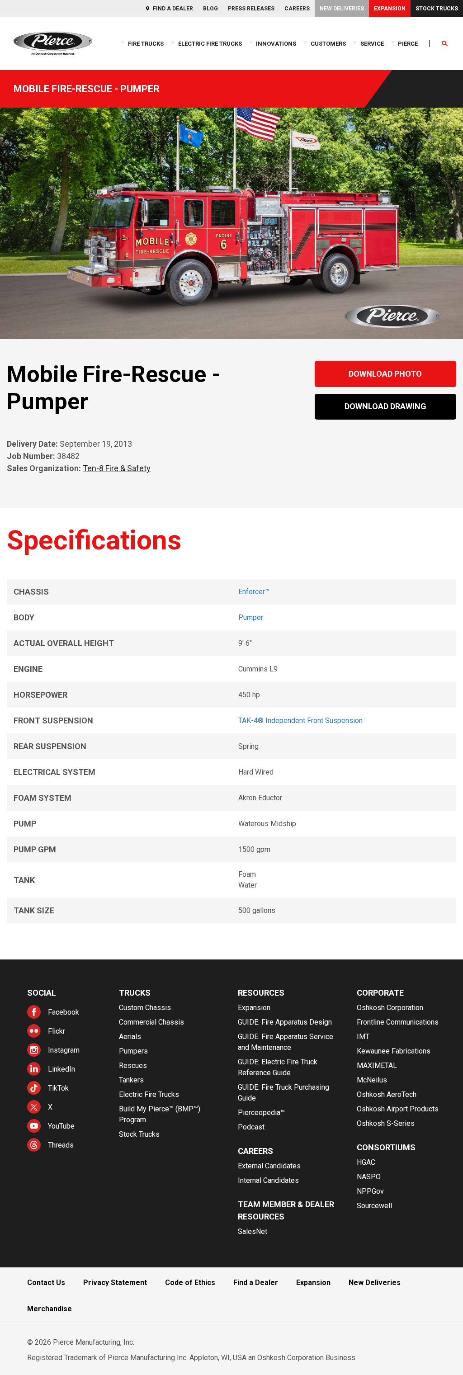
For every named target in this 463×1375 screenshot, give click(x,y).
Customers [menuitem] (328, 43)
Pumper (250, 617)
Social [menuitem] (41, 992)
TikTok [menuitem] (58, 1088)
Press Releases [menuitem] (251, 8)
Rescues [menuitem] (133, 1065)
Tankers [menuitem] (131, 1080)
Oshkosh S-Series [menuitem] (386, 1123)
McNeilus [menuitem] (372, 1080)
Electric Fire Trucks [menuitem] (210, 43)
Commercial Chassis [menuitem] (151, 1022)
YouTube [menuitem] (61, 1126)
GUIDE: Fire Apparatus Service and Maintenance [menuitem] (285, 1042)
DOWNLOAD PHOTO (385, 373)
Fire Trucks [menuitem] (146, 43)
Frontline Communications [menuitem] (398, 1022)
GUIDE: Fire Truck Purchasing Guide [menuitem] (283, 1092)
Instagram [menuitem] (64, 1050)
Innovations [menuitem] (276, 43)
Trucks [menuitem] (135, 992)
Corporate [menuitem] (380, 992)
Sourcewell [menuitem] (374, 1205)
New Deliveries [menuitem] (342, 8)
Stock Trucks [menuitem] (437, 8)
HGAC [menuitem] (366, 1162)
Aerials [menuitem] (130, 1036)
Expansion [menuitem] (390, 8)
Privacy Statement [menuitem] (115, 1282)
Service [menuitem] (372, 43)
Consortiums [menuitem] (386, 1147)
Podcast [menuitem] (251, 1127)
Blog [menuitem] (210, 8)
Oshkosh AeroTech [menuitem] (386, 1094)
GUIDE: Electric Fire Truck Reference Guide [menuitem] (277, 1067)
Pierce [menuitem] (408, 43)
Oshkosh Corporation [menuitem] (390, 1007)
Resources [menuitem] (261, 992)
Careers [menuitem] (297, 8)
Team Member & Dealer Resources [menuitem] (286, 1210)
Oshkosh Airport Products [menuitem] (398, 1109)
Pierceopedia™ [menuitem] (261, 1112)
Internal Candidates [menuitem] (268, 1180)
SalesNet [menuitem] (252, 1231)
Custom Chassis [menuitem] (145, 1007)
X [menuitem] (50, 1107)
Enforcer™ (253, 591)
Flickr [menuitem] (56, 1031)
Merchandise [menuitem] (49, 1308)
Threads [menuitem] (61, 1145)
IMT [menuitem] (363, 1036)
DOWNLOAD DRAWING (385, 406)
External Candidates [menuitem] (269, 1166)
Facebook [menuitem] (63, 1012)
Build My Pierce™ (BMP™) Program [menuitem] (159, 1114)
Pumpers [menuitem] (133, 1051)
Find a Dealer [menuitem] (173, 8)
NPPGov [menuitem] (370, 1191)
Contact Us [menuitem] (46, 1282)
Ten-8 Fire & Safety (117, 468)
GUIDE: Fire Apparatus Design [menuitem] (285, 1022)
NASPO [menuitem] (369, 1176)
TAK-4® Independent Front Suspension (300, 720)
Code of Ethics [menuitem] (190, 1282)
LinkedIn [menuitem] (61, 1069)
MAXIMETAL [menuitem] (377, 1065)
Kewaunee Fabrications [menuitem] (393, 1051)
